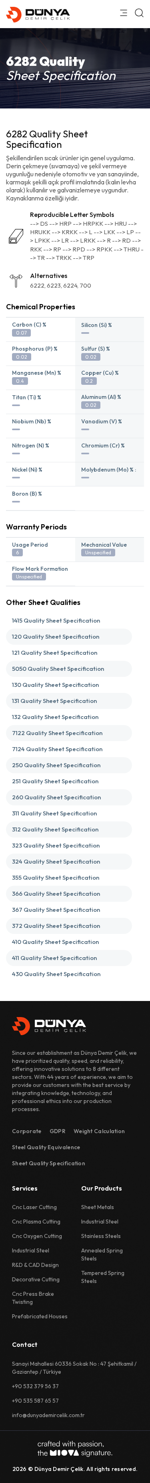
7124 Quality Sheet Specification (57, 749)
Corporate (27, 1131)
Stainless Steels (101, 1236)
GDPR (58, 1131)
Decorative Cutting (36, 1279)
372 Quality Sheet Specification (56, 925)
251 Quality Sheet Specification (55, 781)
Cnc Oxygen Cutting (37, 1236)
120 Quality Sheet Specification (55, 636)
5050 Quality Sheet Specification (58, 668)
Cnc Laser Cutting (34, 1207)
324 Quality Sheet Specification (56, 861)
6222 (37, 285)
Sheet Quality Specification (48, 1163)
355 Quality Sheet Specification (55, 877)
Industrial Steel (30, 1250)
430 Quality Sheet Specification (56, 974)
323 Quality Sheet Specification (56, 845)
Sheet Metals (97, 1207)
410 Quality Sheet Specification (55, 942)
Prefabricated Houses (40, 1316)
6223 (54, 285)
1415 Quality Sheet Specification (56, 620)
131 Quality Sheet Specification (54, 701)
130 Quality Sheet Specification (55, 684)
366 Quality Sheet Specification (56, 893)
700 (85, 285)
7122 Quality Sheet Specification (57, 733)
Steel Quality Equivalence (46, 1147)
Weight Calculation (99, 1131)
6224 (70, 285)
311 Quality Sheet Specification (54, 813)
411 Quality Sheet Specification (54, 958)
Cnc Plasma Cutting (36, 1221)
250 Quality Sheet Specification (56, 765)
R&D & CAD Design (35, 1265)
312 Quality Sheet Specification (55, 829)
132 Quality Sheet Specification (55, 717)
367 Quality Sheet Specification (56, 909)
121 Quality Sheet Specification (54, 652)
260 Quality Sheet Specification (56, 797)
